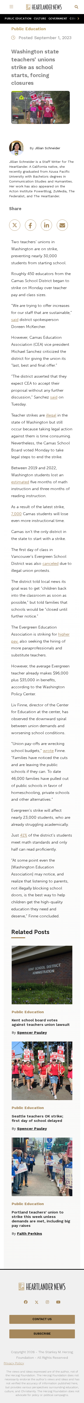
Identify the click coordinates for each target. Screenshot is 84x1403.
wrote (48, 750)
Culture (40, 18)
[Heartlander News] (44, 7)
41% (23, 835)
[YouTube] (58, 1302)
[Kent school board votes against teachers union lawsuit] (42, 975)
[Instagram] (47, 1302)
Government (58, 18)
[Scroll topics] (77, 19)
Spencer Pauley (32, 1032)
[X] (36, 1302)
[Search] (76, 7)
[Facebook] (25, 1302)
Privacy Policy (14, 1363)
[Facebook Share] (31, 226)
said (14, 319)
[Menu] (12, 7)
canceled (50, 563)
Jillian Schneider (47, 148)
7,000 (16, 513)
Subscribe (42, 1334)
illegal (51, 415)
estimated (20, 482)
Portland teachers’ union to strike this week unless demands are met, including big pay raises (41, 1219)
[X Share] (15, 226)
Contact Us (42, 1319)
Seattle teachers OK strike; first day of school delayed (37, 1118)
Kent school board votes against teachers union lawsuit (41, 1022)
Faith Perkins (29, 1233)
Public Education (18, 18)
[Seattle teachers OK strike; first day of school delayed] (42, 1071)
